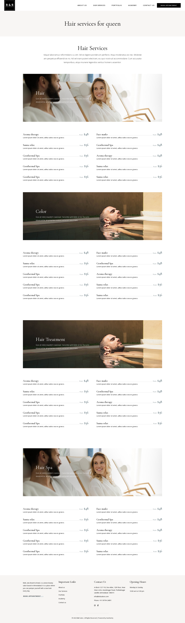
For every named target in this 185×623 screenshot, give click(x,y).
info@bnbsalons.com (101, 596)
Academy (62, 599)
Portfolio (62, 595)
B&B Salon (80, 618)
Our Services (63, 591)
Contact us (62, 602)
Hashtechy (109, 618)
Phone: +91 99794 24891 (102, 600)
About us (62, 587)
